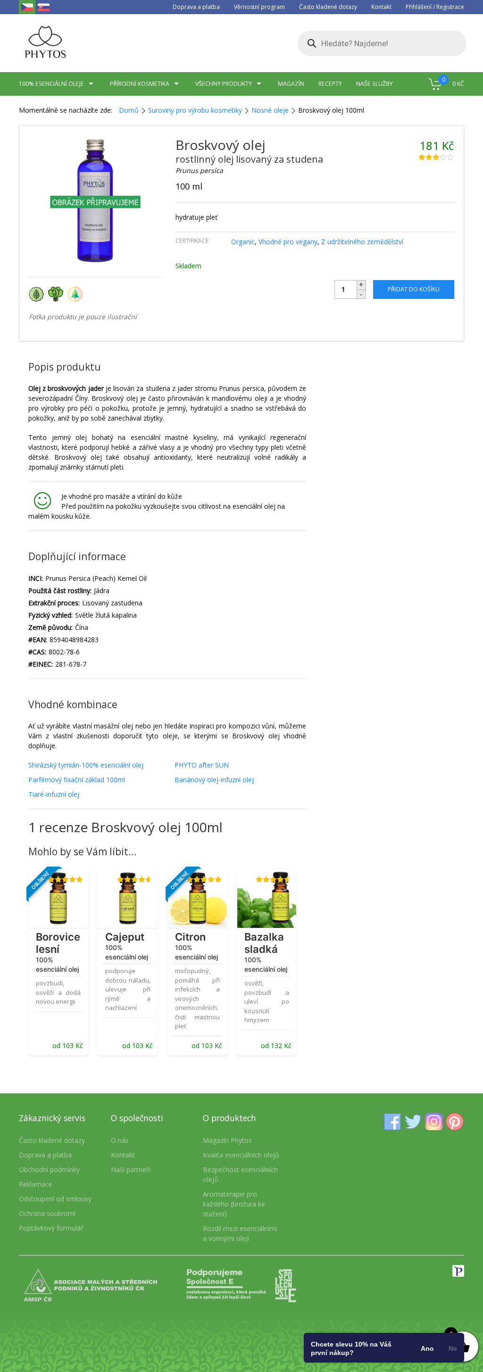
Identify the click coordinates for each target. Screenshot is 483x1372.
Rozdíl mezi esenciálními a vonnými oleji (240, 1233)
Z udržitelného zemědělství (362, 241)
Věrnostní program (259, 7)
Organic (243, 241)
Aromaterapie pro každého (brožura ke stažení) (234, 1204)
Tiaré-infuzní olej (53, 794)
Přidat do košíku (414, 289)
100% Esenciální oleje (51, 84)
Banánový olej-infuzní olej (214, 779)
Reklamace (35, 1184)
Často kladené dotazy (328, 7)
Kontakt (381, 7)
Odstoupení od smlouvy (55, 1198)
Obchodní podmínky (49, 1169)
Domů (129, 110)
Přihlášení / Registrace (435, 7)
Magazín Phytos (227, 1140)
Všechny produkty (223, 84)
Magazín (291, 84)
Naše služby (374, 84)
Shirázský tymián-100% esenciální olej (85, 764)
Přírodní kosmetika (139, 84)
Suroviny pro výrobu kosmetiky (195, 110)
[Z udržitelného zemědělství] (76, 293)
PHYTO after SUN (202, 764)
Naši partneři (130, 1169)
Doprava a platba (196, 7)
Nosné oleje (270, 110)
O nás (120, 1140)
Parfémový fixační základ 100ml (76, 779)
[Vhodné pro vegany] (57, 293)
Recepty (330, 84)
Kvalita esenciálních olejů (241, 1154)
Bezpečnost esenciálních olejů (240, 1174)
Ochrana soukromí (47, 1213)
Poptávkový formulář (51, 1227)
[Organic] (38, 293)
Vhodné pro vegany (287, 241)
